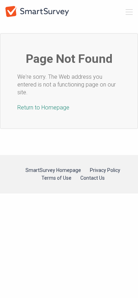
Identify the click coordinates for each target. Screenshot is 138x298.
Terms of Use (56, 178)
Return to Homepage (43, 107)
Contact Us (92, 178)
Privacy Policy (105, 170)
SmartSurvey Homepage (53, 170)
